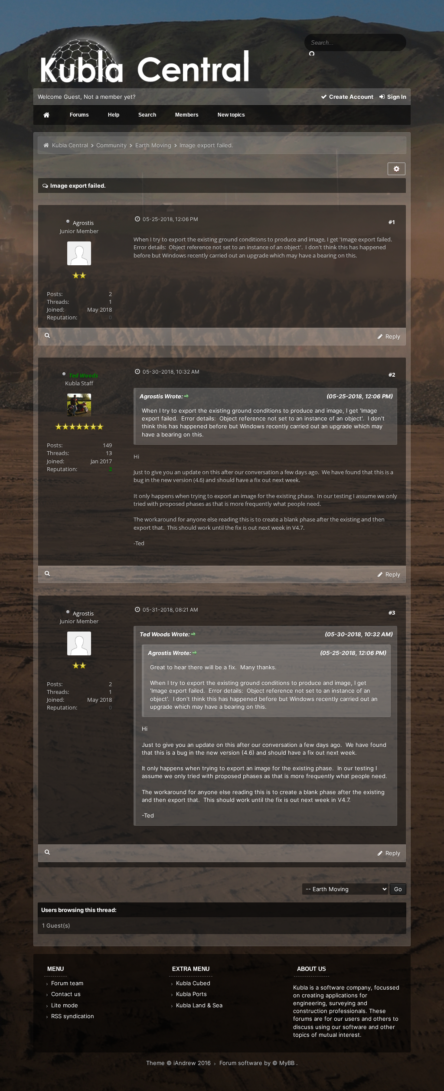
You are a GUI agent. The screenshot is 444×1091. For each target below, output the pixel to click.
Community (111, 145)
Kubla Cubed (192, 983)
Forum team (66, 983)
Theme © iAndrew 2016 (179, 1062)
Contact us (65, 993)
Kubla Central (70, 145)
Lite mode (63, 1005)
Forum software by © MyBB (257, 1062)
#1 (391, 222)
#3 (391, 612)
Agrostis (83, 223)
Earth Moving (153, 145)
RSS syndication (71, 1016)
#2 (391, 374)
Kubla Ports (190, 993)
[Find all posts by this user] (47, 335)
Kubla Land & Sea (198, 1005)
